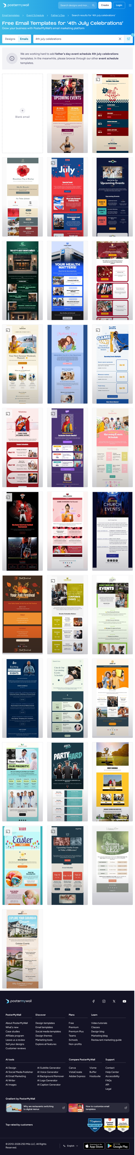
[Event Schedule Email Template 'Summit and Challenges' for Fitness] (67, 113)
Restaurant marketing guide (106, 1039)
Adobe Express (77, 1076)
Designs (10, 39)
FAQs (108, 1080)
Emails (24, 39)
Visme (93, 1067)
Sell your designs (15, 1044)
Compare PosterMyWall (82, 1059)
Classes (95, 1027)
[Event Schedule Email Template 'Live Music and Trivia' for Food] (112, 113)
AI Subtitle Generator (49, 1067)
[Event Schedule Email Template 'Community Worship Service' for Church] (112, 531)
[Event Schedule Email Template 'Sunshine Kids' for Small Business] (112, 447)
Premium (74, 1027)
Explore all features (46, 1044)
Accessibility (112, 1076)
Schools (73, 1039)
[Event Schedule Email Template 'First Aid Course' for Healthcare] (67, 280)
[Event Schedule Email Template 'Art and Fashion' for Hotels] (22, 280)
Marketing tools (44, 1039)
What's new (12, 1027)
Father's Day (58, 15)
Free (71, 1023)
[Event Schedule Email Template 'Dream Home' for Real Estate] (22, 949)
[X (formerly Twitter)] (114, 1001)
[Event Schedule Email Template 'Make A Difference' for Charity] (67, 865)
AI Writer (10, 1080)
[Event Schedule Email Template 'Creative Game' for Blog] (67, 531)
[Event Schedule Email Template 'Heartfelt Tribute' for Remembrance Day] (22, 197)
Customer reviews (16, 1048)
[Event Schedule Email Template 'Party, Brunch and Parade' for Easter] (22, 865)
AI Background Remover (50, 1076)
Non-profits (75, 1044)
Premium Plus (76, 1031)
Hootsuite (95, 1076)
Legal (108, 1088)
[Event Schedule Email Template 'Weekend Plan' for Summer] (22, 364)
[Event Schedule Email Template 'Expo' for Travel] (112, 698)
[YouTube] (124, 1001)
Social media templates (48, 1031)
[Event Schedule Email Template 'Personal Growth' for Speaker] (22, 698)
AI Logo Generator (47, 1080)
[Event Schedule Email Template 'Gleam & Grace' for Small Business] (67, 698)
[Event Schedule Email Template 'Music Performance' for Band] (112, 865)
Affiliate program (15, 1035)
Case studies (13, 1031)
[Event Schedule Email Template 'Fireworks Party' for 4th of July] (67, 197)
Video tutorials (99, 1023)
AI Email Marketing (16, 1076)
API (107, 1084)
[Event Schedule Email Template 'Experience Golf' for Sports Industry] (112, 781)
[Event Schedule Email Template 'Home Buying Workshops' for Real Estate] (112, 614)
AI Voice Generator (47, 1072)
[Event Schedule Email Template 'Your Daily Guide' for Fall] (22, 614)
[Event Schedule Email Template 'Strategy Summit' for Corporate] (67, 614)
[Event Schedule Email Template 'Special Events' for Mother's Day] (67, 364)
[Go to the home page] (14, 5)
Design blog (97, 1031)
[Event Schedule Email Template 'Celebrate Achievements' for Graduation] (112, 280)
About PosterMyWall (17, 1023)
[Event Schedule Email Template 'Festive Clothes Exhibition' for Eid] (67, 447)
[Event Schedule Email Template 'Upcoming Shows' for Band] (22, 447)
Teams (72, 1035)
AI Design (11, 1067)
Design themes (44, 1035)
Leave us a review (15, 1039)
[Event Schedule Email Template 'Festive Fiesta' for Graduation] (67, 781)
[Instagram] (103, 1001)
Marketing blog (99, 1035)
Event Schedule (35, 15)
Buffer (93, 1072)
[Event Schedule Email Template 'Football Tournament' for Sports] (22, 531)
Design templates (45, 1023)
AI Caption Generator (49, 1084)
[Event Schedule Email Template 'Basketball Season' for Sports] (112, 364)
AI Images (11, 1084)
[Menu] (130, 5)
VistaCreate (75, 1072)
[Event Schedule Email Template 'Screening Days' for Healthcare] (22, 781)
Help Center (112, 1072)
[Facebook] (93, 1001)
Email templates (11, 15)
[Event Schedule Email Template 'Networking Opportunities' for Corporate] (112, 197)
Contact (109, 1067)
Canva (72, 1067)
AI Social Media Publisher (19, 1072)
